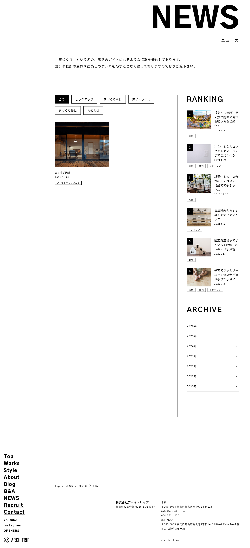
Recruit (13, 505)
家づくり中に (141, 99)
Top (9, 456)
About (12, 477)
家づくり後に (68, 110)
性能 (201, 166)
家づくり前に (113, 99)
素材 (191, 136)
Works (12, 463)
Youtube (10, 520)
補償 (191, 199)
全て (62, 99)
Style (10, 470)
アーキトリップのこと (68, 182)
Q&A (9, 491)
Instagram (12, 525)
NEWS (11, 498)
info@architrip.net (174, 511)
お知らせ (93, 110)
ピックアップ (84, 99)
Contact (14, 512)
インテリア (215, 166)
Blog (9, 484)
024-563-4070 (170, 515)
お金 (191, 259)
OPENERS (12, 531)
